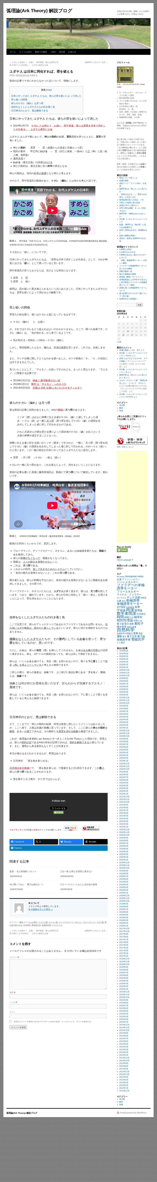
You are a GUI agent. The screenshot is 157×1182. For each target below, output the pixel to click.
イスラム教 (43, 922)
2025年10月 (124, 675)
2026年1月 (123, 667)
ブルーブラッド (89, 922)
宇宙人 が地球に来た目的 (129, 203)
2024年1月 (123, 728)
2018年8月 (123, 906)
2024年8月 (123, 708)
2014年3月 (123, 1049)
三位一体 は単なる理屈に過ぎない (76, 871)
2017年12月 (124, 928)
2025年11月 (124, 673)
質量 (135, 633)
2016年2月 (123, 986)
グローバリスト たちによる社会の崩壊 (78, 884)
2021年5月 (123, 816)
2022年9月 (123, 772)
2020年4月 (123, 851)
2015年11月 (124, 994)
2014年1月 (123, 1055)
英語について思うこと (128, 178)
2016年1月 (123, 989)
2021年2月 (123, 824)
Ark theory (121, 576)
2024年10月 (124, 703)
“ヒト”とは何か (25, 52)
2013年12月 (124, 1058)
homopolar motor (134, 576)
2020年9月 (123, 838)
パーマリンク (56, 925)
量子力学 (132, 636)
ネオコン (78, 922)
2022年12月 (124, 763)
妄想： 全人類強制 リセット (23, 871)
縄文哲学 (122, 626)
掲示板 (62, 52)
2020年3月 (123, 854)
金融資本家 (46, 925)
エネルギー (131, 582)
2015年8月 (123, 1003)
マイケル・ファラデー (129, 594)
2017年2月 (123, 953)
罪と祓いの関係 (19, 99)
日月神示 (27, 925)
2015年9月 (123, 1000)
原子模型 (121, 607)
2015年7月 (123, 1005)
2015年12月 (124, 992)
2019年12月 (124, 862)
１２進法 (121, 642)
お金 (119, 579)
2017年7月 (123, 939)
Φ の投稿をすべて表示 (41, 909)
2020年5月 (123, 849)
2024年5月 (123, 717)
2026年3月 (123, 662)
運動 (119, 636)
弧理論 (138, 610)
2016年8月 (123, 970)
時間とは (129, 617)
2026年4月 (123, 659)
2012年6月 (123, 1077)
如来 (137, 606)
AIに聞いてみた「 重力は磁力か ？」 (27, 884)
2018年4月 (123, 917)
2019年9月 (123, 871)
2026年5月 (123, 656)
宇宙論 (121, 610)
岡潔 (130, 610)
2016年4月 (123, 981)
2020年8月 (123, 840)
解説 (21, 922)
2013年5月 (123, 1069)
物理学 (138, 617)
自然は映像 (131, 627)
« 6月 (119, 342)
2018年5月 (123, 915)
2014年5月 (123, 1044)
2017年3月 (123, 950)
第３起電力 (123, 623)
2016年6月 (123, 975)
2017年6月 (123, 942)
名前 (12, 992)
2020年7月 (123, 843)
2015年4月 (123, 1014)
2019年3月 (123, 887)
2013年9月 (123, 1063)
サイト (12, 1011)
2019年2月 (123, 890)
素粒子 (139, 623)
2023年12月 (124, 730)
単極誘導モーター (130, 603)
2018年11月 (124, 898)
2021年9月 (123, 805)
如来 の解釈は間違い (127, 236)
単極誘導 (133, 600)
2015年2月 (123, 1019)
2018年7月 (123, 909)
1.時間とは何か (125, 249)
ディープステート (66, 922)
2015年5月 (123, 1011)
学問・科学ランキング (125, 447)
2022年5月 (123, 783)
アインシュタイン (130, 579)
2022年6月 (123, 780)
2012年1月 (123, 1088)
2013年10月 (124, 1060)
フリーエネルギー (128, 591)
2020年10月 (124, 835)
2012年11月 (124, 1074)
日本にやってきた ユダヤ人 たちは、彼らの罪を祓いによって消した (46, 96)
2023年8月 (123, 741)
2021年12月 (124, 796)
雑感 (121, 411)
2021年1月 (123, 827)
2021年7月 (123, 810)
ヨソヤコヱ (121, 598)
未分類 (122, 405)
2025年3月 (123, 695)
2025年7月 (123, 684)
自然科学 (126, 629)
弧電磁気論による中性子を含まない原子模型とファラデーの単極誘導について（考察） (133, 282)
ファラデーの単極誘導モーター (131, 586)
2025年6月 (123, 686)
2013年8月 (123, 1066)
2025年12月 (124, 670)
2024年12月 (124, 697)
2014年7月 (123, 1038)
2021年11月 (124, 799)
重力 (124, 636)
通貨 (141, 633)
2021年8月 (123, 807)
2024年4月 (123, 719)
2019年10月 (124, 868)
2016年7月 (123, 972)
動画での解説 (41, 52)
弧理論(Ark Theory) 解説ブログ (39, 10)
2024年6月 (123, 714)
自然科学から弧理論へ (128, 299)
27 (132, 335)
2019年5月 (123, 882)
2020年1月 (123, 860)
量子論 (141, 636)
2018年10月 (124, 901)
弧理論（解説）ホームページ (131, 277)
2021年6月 (123, 813)
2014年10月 (124, 1030)
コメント (14, 957)
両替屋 (143, 598)
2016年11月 (124, 961)
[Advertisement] (132, 497)
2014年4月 (123, 1047)
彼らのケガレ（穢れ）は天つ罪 (27, 103)
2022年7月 (123, 777)
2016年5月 (123, 978)
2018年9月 (123, 904)
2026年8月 (123, 651)
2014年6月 (123, 1041)
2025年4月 (123, 692)
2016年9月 (123, 967)
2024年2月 (123, 725)
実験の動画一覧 (125, 271)
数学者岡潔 (126, 613)
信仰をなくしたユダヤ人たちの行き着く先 (33, 107)
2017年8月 (123, 937)
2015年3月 (123, 1016)
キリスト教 (53, 922)
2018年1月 (123, 926)
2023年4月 (123, 752)
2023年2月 (123, 758)
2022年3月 (123, 788)
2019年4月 (123, 884)
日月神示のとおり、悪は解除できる (29, 110)
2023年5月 (123, 750)
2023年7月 (123, 744)
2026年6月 (123, 653)
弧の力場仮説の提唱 (127, 274)
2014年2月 (123, 1052)
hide (49, 90)
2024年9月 (123, 706)
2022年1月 (123, 794)
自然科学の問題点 (125, 633)
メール (13, 1002)
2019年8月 (123, 873)
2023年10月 (124, 736)
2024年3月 (123, 722)
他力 (124, 601)
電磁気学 (138, 639)
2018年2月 (123, 923)
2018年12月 (124, 895)
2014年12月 (124, 1025)
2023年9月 (123, 739)
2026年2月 (123, 664)
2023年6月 (123, 747)
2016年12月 (124, 959)
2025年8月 (123, 681)
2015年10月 (124, 997)
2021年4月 (123, 818)
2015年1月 (123, 1022)
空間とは (137, 620)
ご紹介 (53, 52)
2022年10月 (124, 769)
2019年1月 (123, 893)
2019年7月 (123, 876)
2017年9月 (123, 934)
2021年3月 (123, 821)
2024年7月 (123, 711)
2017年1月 (123, 956)
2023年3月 (123, 755)
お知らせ (72, 52)
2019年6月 (123, 879)
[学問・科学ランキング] (90, 829)
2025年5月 (123, 689)
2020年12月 (124, 829)
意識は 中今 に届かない (129, 205)
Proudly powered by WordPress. (133, 1113)
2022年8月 (123, 774)
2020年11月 (124, 832)
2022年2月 (123, 791)
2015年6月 (123, 1008)
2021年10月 (124, 802)
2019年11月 (124, 865)
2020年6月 (123, 846)
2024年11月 (124, 700)
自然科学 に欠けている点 (96, 62)
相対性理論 (125, 620)
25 (123, 335)
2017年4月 (123, 948)
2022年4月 (123, 785)
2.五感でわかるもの (127, 252)
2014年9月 (123, 1033)
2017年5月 (123, 945)
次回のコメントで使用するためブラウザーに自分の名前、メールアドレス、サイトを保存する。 (53, 1021)
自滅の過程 (123, 181)
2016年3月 (123, 983)
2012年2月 (123, 1085)
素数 (132, 624)
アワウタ (121, 582)
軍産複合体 (36, 925)
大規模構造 (130, 607)
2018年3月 (123, 920)
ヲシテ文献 (133, 597)
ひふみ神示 (33, 922)
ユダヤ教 (100, 922)
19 (128, 331)
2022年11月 (124, 766)
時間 (120, 617)
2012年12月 (124, 1071)
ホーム (13, 52)
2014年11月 (124, 1027)
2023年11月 (124, 733)
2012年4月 (123, 1080)
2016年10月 (124, 964)
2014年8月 (123, 1036)
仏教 (119, 601)
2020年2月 (123, 857)
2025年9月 (123, 678)
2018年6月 (123, 912)
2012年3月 (123, 1082)
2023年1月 (123, 761)
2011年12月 (124, 1091)
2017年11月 (124, 931)
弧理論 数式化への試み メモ (131, 200)
